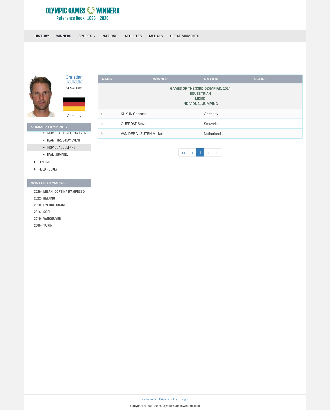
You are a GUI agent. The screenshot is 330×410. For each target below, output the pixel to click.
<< (183, 152)
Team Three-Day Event (63, 140)
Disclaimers (148, 399)
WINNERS (63, 36)
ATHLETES (133, 36)
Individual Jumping (61, 147)
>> (217, 152)
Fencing (44, 162)
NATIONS (110, 36)
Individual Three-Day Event (67, 133)
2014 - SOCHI (43, 212)
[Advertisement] (224, 16)
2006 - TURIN (43, 225)
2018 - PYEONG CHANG (50, 205)
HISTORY (42, 36)
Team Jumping (57, 155)
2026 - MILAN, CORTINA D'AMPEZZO (59, 192)
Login (184, 399)
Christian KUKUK (74, 79)
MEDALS (156, 36)
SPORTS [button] (86, 36)
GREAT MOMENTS (184, 36)
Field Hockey (48, 169)
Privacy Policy (168, 399)
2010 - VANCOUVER (47, 219)
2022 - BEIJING (44, 198)
